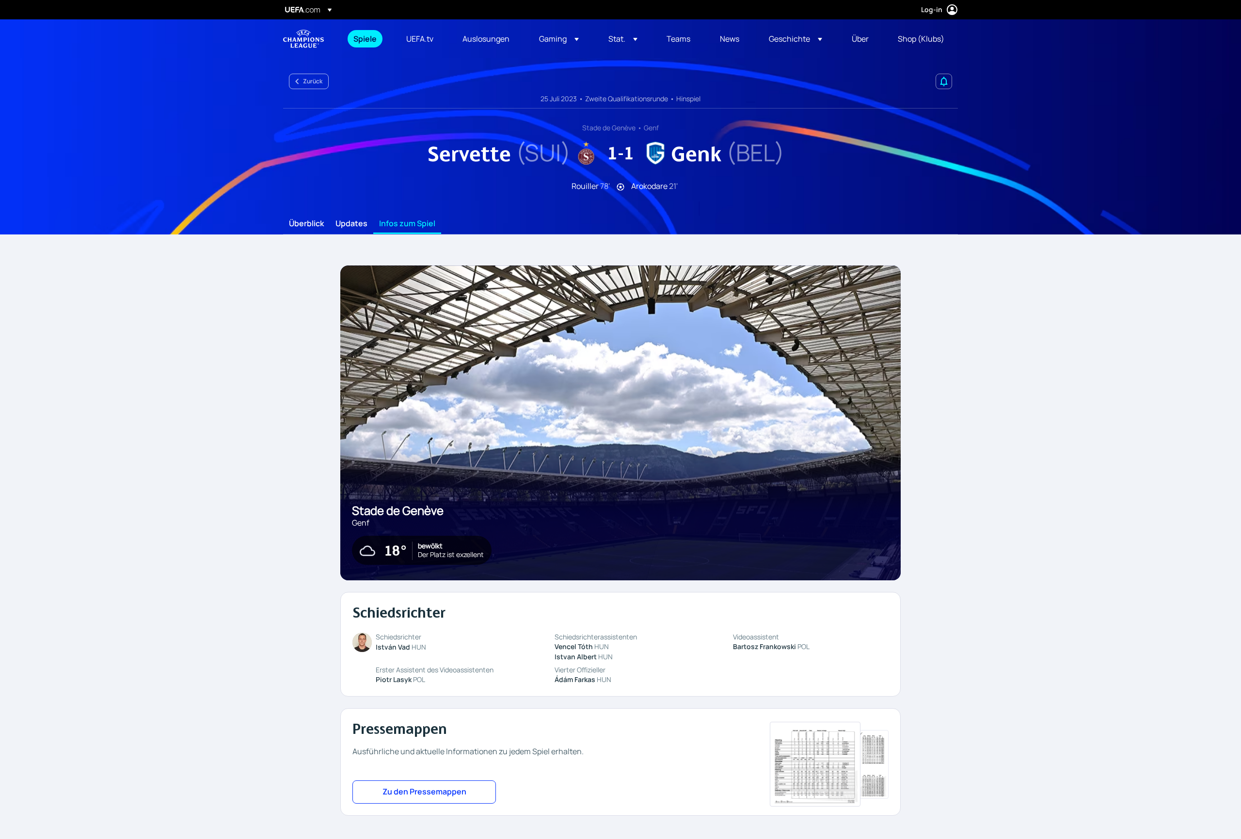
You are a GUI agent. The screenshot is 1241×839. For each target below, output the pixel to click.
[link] (365, 39)
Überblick (306, 223)
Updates (351, 223)
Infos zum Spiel (407, 223)
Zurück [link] (312, 81)
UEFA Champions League (303, 39)
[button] (559, 39)
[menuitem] (367, 39)
